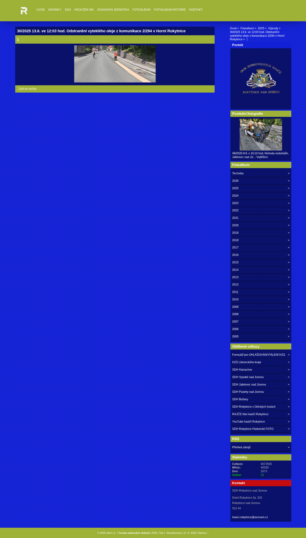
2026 (235, 180)
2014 (235, 269)
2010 (235, 299)
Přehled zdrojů (241, 447)
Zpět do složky (27, 88)
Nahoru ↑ (203, 532)
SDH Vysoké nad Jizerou (248, 377)
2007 (235, 321)
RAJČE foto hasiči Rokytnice (250, 414)
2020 (235, 225)
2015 (235, 262)
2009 (235, 306)
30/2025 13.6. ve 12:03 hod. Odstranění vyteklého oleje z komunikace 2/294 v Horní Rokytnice (257, 35)
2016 (235, 254)
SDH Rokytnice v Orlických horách (254, 406)
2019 (235, 232)
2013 (235, 277)
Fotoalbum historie (170, 9)
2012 (235, 284)
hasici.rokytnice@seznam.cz (250, 517)
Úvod (40, 9)
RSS (154, 532)
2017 (235, 247)
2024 (235, 195)
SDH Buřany (240, 399)
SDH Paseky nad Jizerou (248, 391)
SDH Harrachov (242, 369)
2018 (235, 240)
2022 (235, 210)
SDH (68, 9)
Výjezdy (273, 28)
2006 (235, 329)
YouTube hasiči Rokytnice (248, 421)
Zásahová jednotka (113, 9)
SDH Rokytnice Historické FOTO (252, 428)
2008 (235, 314)
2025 (261, 28)
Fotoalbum (141, 9)
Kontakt (196, 9)
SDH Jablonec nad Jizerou (249, 384)
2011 (235, 291)
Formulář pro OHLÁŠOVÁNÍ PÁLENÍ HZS (258, 354)
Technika (237, 173)
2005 (235, 336)
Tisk (161, 532)
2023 (235, 203)
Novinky (54, 9)
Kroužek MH (84, 9)
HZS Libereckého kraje (246, 362)
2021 (235, 217)
